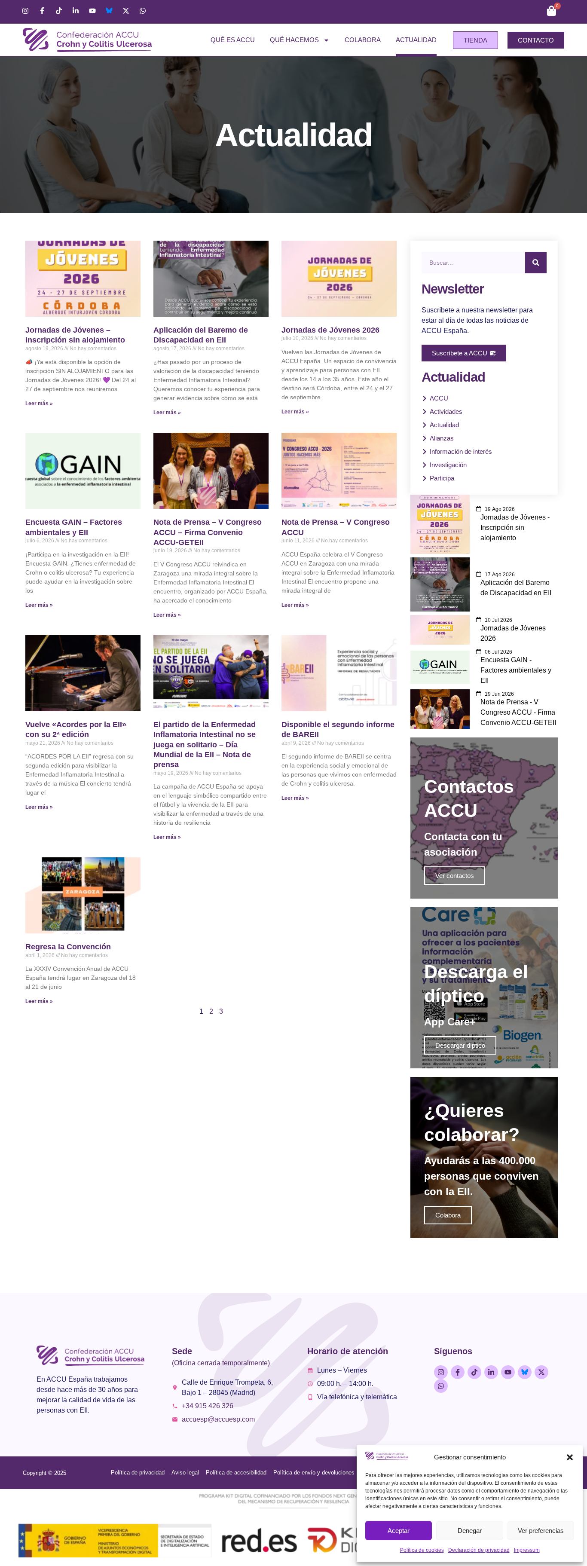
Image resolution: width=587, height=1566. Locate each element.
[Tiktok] (59, 11)
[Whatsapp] (143, 11)
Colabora (363, 39)
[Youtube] (92, 11)
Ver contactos (454, 875)
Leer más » (39, 404)
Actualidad (416, 39)
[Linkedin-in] (76, 11)
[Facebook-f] (42, 11)
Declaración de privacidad (479, 1550)
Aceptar (399, 1530)
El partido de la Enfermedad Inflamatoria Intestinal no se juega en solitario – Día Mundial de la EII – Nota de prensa (204, 744)
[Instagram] (25, 11)
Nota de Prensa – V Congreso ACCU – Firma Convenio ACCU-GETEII (207, 532)
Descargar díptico (460, 1045)
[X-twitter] (126, 11)
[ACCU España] (109, 11)
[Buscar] (536, 262)
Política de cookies (422, 1550)
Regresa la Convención (68, 946)
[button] (570, 1457)
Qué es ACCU (233, 39)
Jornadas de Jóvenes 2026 (330, 330)
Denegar (470, 1530)
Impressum (527, 1550)
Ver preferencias (541, 1530)
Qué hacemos (294, 39)
